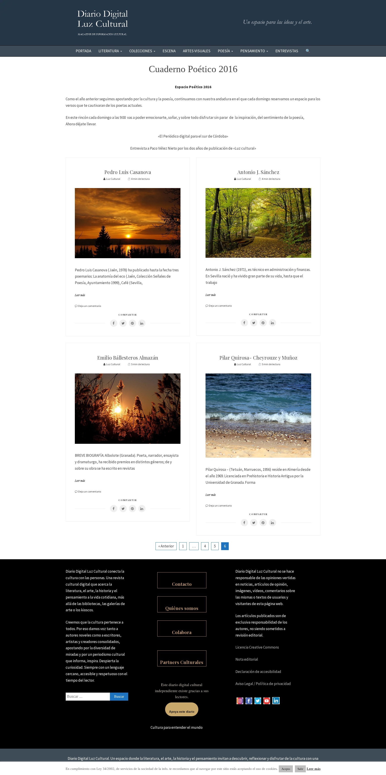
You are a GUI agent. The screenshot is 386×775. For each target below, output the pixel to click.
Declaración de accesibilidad (258, 671)
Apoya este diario (181, 711)
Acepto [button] (285, 769)
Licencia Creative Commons (257, 647)
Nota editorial (246, 659)
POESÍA (224, 50)
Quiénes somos (181, 608)
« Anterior (166, 546)
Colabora (181, 632)
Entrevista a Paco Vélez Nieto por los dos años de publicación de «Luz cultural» (193, 148)
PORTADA (83, 50)
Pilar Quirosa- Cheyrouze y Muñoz (258, 357)
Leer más (80, 295)
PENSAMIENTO (252, 50)
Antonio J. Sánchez (258, 172)
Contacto (182, 584)
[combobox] (97, 697)
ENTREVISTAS (286, 50)
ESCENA (169, 50)
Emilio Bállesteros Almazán (127, 357)
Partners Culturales (181, 662)
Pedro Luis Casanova (127, 172)
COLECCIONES (140, 50)
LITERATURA (109, 50)
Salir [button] (300, 769)
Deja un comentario (89, 306)
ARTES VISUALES (196, 50)
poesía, (298, 117)
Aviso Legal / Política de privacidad (263, 683)
